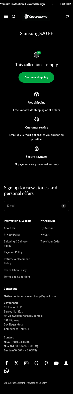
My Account (47, 228)
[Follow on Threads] (36, 363)
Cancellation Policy (15, 270)
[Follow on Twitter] (16, 363)
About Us (9, 228)
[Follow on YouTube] (56, 363)
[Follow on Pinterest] (46, 363)
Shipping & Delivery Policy (16, 243)
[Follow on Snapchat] (66, 363)
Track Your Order (50, 241)
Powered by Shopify (36, 382)
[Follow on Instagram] (26, 363)
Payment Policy (13, 252)
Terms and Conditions (17, 276)
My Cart (44, 234)
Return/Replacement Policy (17, 261)
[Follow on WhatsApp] (6, 370)
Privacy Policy (12, 234)
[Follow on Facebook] (6, 363)
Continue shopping (36, 77)
